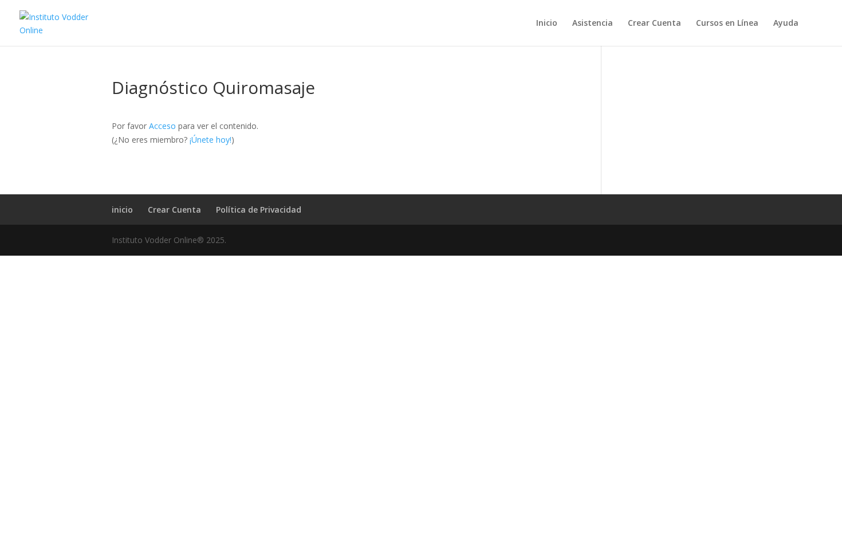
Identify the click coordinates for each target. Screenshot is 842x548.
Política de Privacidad (258, 209)
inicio (122, 209)
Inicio (546, 23)
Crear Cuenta (654, 23)
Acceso (162, 125)
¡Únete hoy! (210, 139)
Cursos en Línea (727, 23)
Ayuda (785, 23)
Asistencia (592, 23)
